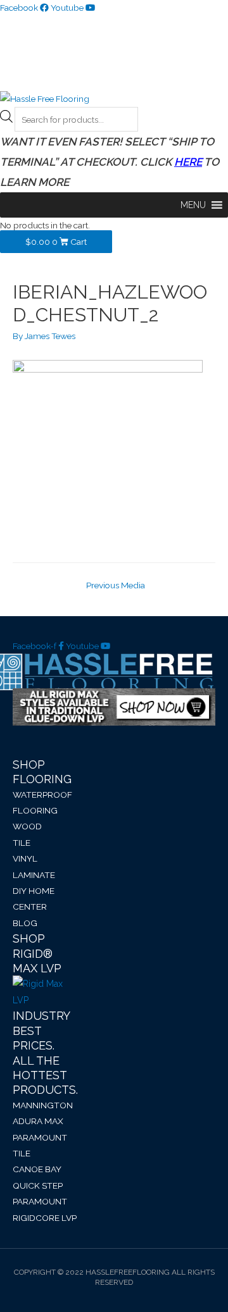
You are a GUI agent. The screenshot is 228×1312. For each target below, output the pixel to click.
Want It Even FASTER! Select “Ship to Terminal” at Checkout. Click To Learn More (109, 162)
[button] (193, 205)
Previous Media (115, 585)
